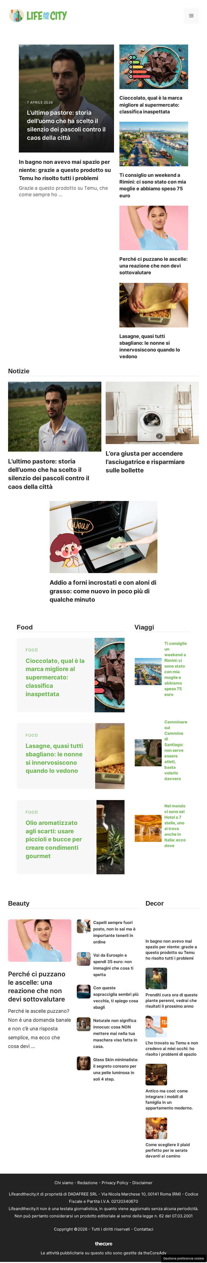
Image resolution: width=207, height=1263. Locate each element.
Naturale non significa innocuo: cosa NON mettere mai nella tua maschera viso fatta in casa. (115, 1033)
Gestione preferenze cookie (183, 1258)
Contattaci (143, 1229)
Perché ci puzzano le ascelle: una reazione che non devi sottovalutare (153, 265)
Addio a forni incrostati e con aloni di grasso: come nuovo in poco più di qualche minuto (103, 591)
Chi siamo (63, 1182)
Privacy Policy (115, 1182)
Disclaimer (142, 1182)
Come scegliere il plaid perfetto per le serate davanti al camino (168, 1150)
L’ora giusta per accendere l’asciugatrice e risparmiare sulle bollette (145, 462)
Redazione (87, 1182)
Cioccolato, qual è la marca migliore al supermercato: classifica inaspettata (150, 104)
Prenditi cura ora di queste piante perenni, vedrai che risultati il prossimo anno (172, 1000)
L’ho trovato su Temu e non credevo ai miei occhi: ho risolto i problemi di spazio (172, 1048)
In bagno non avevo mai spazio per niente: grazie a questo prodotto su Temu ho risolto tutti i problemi (65, 170)
